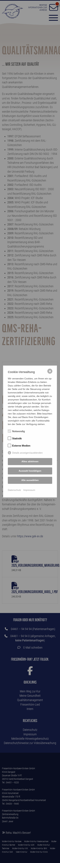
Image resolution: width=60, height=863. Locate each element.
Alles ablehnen (30, 461)
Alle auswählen (30, 480)
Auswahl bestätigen (30, 470)
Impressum (29, 490)
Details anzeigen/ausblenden (27, 452)
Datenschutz (14, 490)
